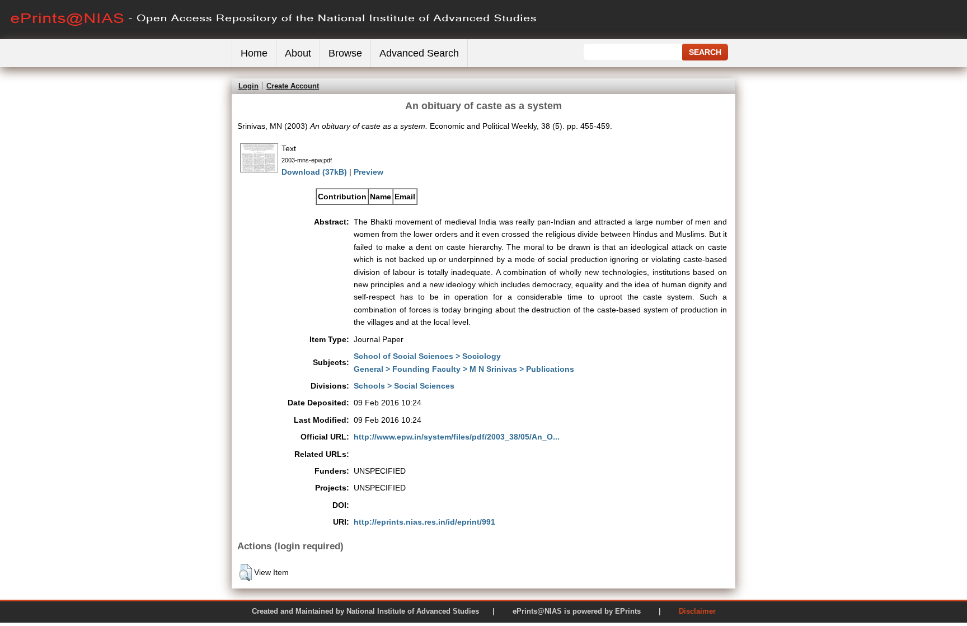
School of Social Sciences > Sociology (427, 356)
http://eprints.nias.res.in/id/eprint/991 (424, 521)
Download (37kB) (314, 171)
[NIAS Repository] (274, 36)
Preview (368, 171)
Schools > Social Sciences (404, 385)
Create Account (292, 86)
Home (254, 53)
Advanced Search (419, 53)
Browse (345, 53)
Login (248, 86)
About (298, 53)
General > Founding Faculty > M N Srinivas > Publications (464, 369)
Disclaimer (697, 611)
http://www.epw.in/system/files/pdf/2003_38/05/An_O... (457, 436)
